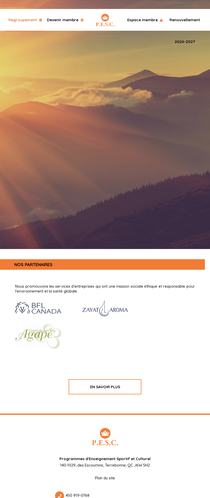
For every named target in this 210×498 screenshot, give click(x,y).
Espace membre (143, 19)
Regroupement (23, 19)
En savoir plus (105, 386)
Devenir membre (63, 19)
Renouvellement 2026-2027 (185, 24)
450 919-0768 (77, 495)
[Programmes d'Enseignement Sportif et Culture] (105, 20)
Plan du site (105, 477)
